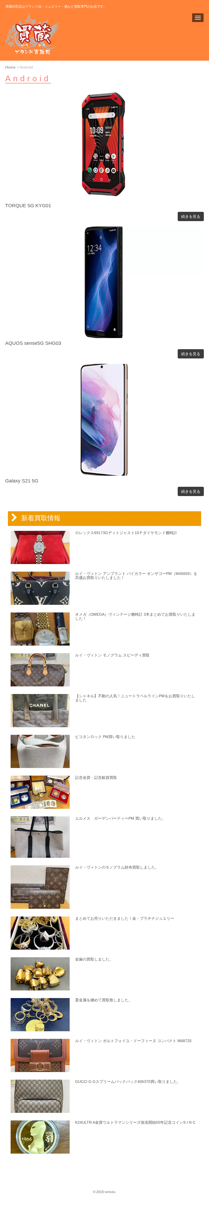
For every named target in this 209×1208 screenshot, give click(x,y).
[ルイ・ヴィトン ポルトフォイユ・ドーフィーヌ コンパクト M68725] (40, 1055)
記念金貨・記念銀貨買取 (96, 777)
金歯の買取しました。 (94, 959)
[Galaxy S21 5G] (104, 474)
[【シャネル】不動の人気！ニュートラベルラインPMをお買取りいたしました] (40, 710)
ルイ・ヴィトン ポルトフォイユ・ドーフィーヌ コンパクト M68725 (133, 1041)
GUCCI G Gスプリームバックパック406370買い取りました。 (128, 1081)
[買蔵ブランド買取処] (36, 33)
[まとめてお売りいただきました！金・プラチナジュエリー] (40, 933)
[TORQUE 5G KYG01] (104, 199)
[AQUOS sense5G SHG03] (104, 337)
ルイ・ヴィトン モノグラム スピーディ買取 (112, 655)
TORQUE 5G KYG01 (28, 205)
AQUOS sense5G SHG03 (33, 343)
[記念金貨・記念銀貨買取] (40, 792)
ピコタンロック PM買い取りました (105, 737)
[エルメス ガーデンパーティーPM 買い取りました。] (40, 837)
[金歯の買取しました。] (40, 973)
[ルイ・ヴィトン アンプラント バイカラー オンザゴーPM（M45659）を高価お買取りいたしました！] (40, 588)
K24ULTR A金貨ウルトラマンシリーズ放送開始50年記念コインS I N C (135, 1122)
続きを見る (190, 216)
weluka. (110, 1192)
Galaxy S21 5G (21, 481)
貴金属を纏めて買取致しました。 (103, 1000)
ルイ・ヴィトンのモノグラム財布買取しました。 (117, 867)
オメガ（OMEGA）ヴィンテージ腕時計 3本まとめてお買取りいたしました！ (135, 616)
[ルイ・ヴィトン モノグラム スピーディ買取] (40, 669)
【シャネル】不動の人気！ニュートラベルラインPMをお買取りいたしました (135, 698)
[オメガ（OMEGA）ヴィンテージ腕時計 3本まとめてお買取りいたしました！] (40, 629)
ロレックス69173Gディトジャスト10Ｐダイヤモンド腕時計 (126, 533)
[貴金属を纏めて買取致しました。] (40, 1014)
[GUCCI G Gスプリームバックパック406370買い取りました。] (40, 1096)
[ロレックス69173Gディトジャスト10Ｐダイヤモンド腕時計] (40, 547)
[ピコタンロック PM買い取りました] (40, 751)
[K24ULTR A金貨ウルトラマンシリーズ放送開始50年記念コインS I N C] (40, 1137)
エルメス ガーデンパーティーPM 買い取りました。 (120, 818)
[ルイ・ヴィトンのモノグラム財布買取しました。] (40, 887)
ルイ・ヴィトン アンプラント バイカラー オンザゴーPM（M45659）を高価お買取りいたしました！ (136, 575)
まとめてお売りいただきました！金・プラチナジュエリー (124, 918)
